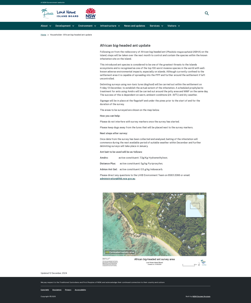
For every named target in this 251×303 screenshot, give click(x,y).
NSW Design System (201, 296)
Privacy (68, 290)
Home (43, 35)
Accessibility (80, 290)
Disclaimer (57, 290)
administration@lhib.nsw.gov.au (117, 178)
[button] (45, 26)
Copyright (45, 290)
